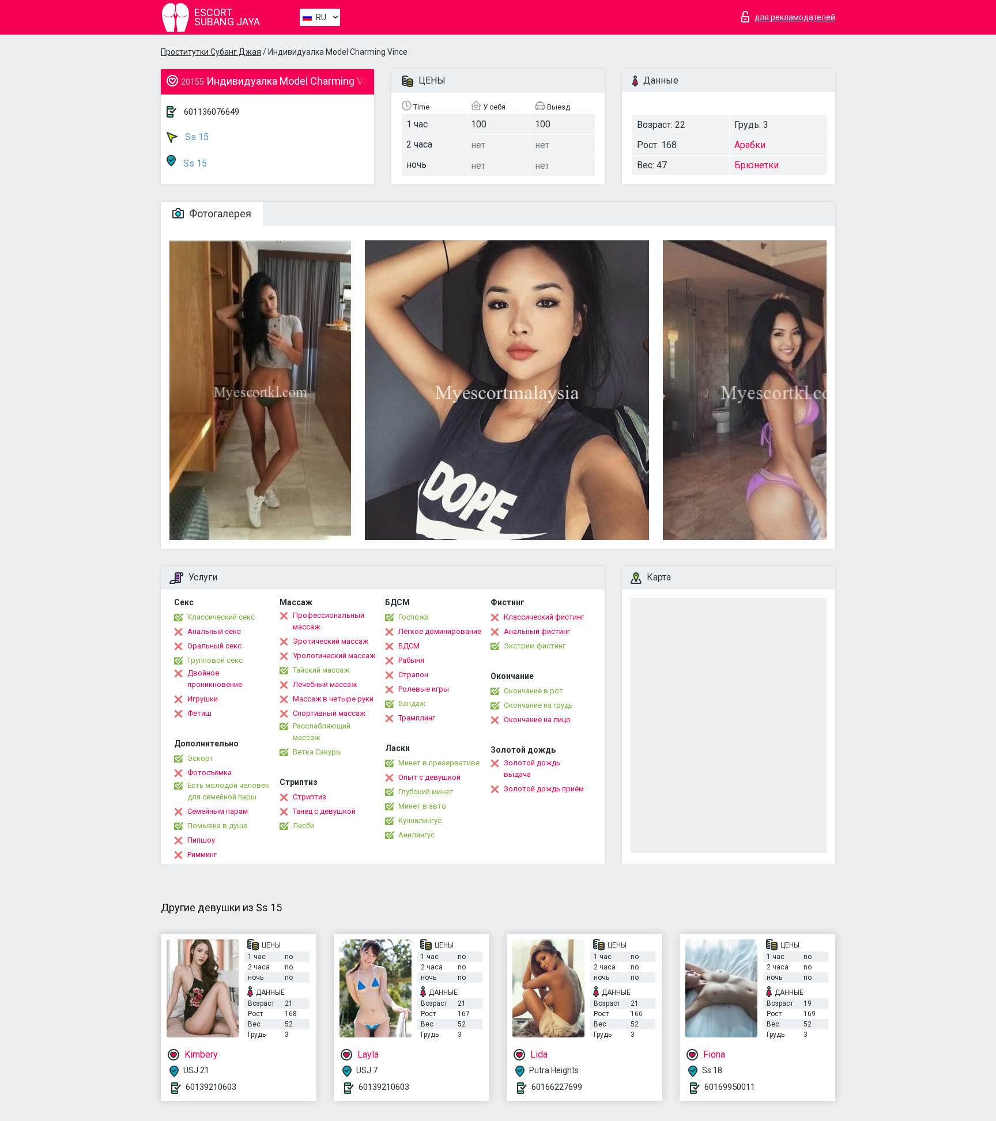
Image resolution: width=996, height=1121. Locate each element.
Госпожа (413, 617)
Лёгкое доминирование (439, 631)
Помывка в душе (217, 825)
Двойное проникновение (214, 679)
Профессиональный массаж (328, 621)
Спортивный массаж (329, 713)
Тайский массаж (321, 670)
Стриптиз (309, 796)
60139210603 (211, 1087)
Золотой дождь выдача (532, 768)
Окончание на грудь (538, 705)
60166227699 (556, 1087)
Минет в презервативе (439, 762)
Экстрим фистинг (534, 645)
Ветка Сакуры (317, 752)
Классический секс (221, 617)
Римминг (202, 854)
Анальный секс (214, 631)
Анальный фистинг (537, 631)
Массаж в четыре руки (333, 699)
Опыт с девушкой (429, 777)
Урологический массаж (334, 655)
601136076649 (211, 112)
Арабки (749, 144)
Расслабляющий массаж (321, 732)
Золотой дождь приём (544, 788)
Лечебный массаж (325, 684)
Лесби (303, 825)
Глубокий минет (425, 791)
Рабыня (411, 660)
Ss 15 (196, 136)
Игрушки (202, 699)
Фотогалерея (219, 213)
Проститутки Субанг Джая (211, 51)
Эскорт (200, 758)
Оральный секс (214, 645)
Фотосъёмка (209, 772)
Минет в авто (422, 806)
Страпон (413, 674)
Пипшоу (201, 840)
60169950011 (729, 1087)
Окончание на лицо (537, 719)
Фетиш (199, 713)
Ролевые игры (423, 689)
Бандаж (411, 703)
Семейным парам (217, 811)
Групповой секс (215, 660)
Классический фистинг (544, 617)
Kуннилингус (420, 820)
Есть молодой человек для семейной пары (228, 791)
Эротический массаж (330, 641)
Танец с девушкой (324, 811)
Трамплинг (416, 718)
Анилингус (416, 835)
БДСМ (409, 645)
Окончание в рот (533, 690)
